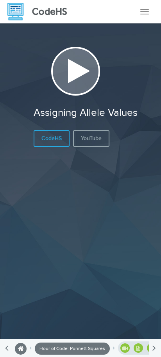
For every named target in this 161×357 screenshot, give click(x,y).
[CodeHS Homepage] (40, 11)
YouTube (91, 138)
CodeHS (51, 138)
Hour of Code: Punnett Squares (72, 349)
